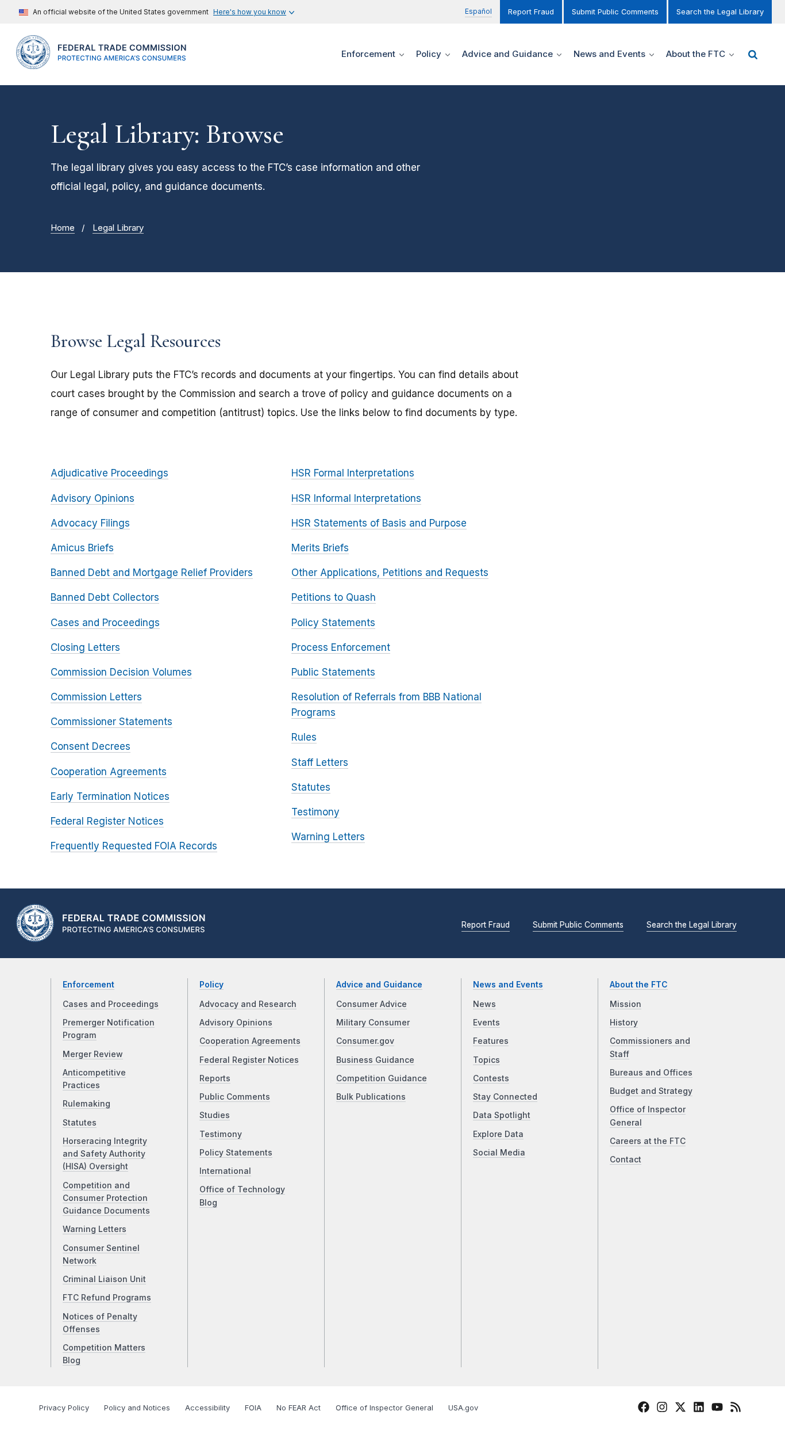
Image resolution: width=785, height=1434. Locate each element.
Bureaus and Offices (651, 1072)
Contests (491, 1078)
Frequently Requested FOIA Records (134, 846)
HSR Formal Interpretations (352, 473)
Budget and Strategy (651, 1091)
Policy (211, 984)
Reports (214, 1078)
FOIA (253, 1408)
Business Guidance (375, 1060)
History (624, 1022)
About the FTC (639, 984)
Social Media (499, 1152)
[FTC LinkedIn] (699, 1409)
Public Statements (333, 672)
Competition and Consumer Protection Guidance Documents (106, 1198)
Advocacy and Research (248, 1004)
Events (486, 1022)
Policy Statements (333, 622)
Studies (214, 1115)
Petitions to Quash (333, 597)
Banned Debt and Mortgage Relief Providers (152, 572)
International (225, 1171)
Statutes (310, 787)
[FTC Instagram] (662, 1409)
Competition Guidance (381, 1078)
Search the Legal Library (720, 11)
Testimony (315, 812)
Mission (625, 1004)
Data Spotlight (501, 1115)
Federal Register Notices (107, 821)
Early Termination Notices (110, 796)
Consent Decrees (90, 746)
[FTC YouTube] (717, 1409)
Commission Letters (96, 697)
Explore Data (498, 1134)
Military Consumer (373, 1022)
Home (63, 228)
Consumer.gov (365, 1041)
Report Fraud (531, 11)
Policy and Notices (137, 1408)
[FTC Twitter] (680, 1407)
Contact (625, 1159)
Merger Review (93, 1054)
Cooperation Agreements (109, 771)
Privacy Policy (64, 1408)
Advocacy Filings (90, 523)
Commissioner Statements (111, 721)
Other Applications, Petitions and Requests (389, 572)
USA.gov (463, 1408)
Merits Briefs (320, 548)
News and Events (508, 984)
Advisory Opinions (92, 498)
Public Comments (234, 1096)
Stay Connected (505, 1096)
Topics (486, 1060)
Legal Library (118, 228)
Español (478, 11)
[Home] (105, 62)
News (484, 1004)
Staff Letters (319, 762)
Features (491, 1041)
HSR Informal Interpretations (356, 498)
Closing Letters (85, 647)
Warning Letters (328, 836)
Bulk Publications (371, 1096)
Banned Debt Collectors (105, 597)
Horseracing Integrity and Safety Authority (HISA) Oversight (105, 1154)
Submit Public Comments (615, 11)
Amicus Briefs (82, 548)
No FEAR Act (298, 1408)
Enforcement (88, 984)
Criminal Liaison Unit (104, 1279)
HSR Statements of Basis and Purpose (379, 523)
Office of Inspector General (384, 1408)
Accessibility (207, 1408)
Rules (304, 737)
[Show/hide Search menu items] (753, 55)
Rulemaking (86, 1103)
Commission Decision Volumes (121, 672)
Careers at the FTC (648, 1141)
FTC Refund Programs (107, 1297)
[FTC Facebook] (643, 1409)
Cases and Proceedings (105, 622)
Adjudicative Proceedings (109, 473)
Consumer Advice (371, 1004)
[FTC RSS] (735, 1409)
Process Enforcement (340, 647)
